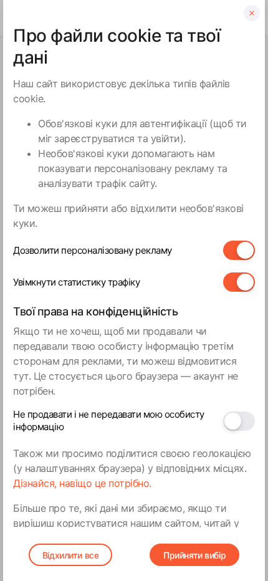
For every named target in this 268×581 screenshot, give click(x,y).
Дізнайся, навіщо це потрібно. (82, 483)
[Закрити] (252, 13)
